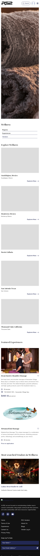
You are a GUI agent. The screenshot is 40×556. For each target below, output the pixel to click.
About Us (24, 523)
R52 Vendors (25, 520)
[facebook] (3, 514)
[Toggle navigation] (38, 3)
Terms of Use (5, 523)
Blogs (23, 526)
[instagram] (8, 514)
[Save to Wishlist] (38, 376)
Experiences (5, 526)
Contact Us (4, 530)
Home (3, 520)
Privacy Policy (5, 533)
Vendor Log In (25, 530)
